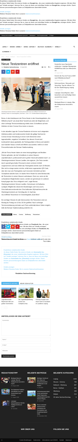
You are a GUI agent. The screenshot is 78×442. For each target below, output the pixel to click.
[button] (74, 47)
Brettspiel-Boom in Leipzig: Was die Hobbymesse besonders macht (65, 104)
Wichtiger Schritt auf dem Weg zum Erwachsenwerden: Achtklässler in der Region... (42, 382)
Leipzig (4, 46)
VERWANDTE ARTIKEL (10, 283)
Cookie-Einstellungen (25, 440)
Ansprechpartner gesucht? (21, 35)
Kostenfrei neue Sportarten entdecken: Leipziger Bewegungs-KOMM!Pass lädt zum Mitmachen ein (65, 67)
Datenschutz (36, 440)
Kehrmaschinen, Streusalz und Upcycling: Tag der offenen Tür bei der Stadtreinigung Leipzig (64, 85)
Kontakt (62, 440)
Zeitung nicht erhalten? (7, 35)
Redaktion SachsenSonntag (11, 67)
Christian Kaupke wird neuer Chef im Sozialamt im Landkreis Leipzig (43, 301)
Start (2, 56)
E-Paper (52, 35)
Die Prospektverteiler (42, 35)
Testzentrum (36, 214)
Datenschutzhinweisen (33, 14)
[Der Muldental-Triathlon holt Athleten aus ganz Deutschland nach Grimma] (5, 391)
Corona (21, 214)
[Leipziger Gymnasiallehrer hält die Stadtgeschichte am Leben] (5, 403)
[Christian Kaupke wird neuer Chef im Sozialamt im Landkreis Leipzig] (43, 293)
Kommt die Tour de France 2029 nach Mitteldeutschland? (65, 77)
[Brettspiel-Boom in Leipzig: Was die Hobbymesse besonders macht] (5, 380)
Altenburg (5, 51)
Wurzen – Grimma (15, 46)
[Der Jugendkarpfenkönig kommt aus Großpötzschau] (25, 293)
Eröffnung (28, 214)
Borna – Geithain (29, 46)
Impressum (69, 440)
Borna (15, 214)
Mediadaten (32, 35)
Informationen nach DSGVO (50, 440)
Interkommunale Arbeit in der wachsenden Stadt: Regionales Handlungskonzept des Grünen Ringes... (43, 395)
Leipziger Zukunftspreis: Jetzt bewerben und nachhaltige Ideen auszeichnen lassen (65, 95)
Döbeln (57, 46)
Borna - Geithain (10, 56)
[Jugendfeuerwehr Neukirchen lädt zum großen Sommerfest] (8, 293)
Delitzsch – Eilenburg (45, 46)
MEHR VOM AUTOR (26, 283)
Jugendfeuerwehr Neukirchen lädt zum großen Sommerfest (7, 301)
